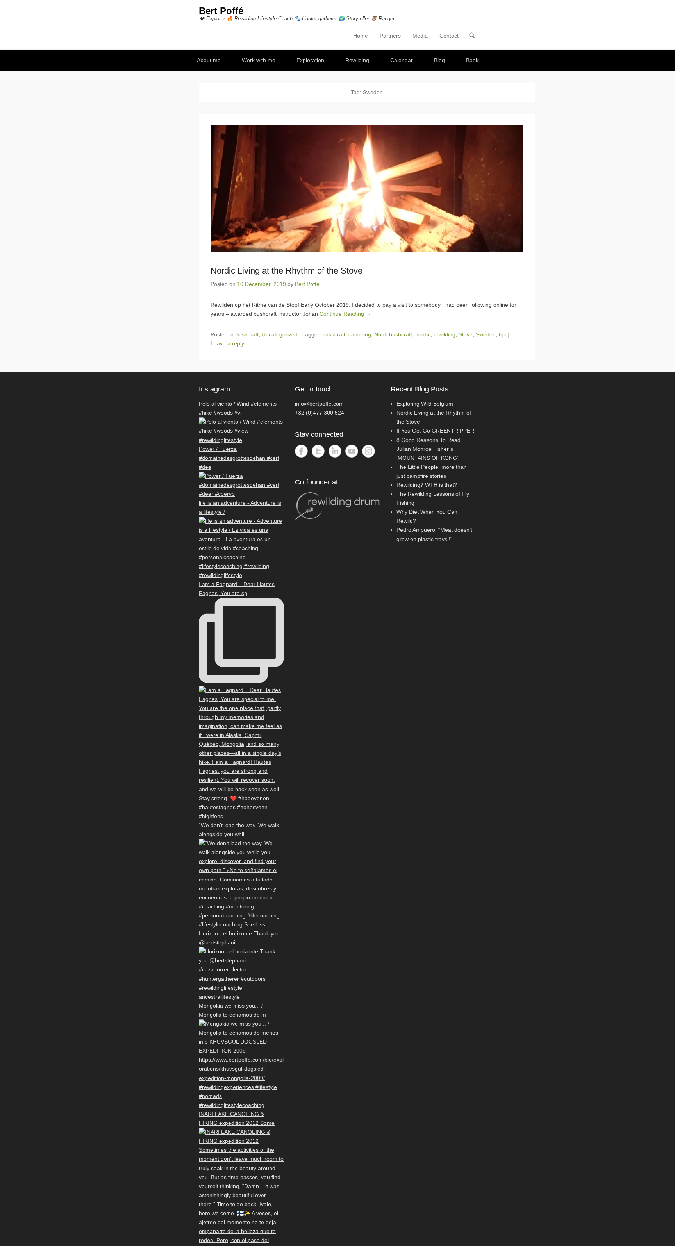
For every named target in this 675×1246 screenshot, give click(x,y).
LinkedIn (335, 451)
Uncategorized (280, 334)
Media (420, 35)
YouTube (351, 451)
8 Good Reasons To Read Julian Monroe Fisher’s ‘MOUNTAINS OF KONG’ (428, 449)
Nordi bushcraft (393, 334)
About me (209, 60)
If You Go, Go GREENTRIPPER (435, 430)
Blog (439, 60)
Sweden (486, 334)
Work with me (258, 60)
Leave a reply (227, 343)
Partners (390, 35)
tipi (502, 334)
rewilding (444, 334)
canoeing (359, 334)
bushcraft (333, 334)
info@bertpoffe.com (319, 403)
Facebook (301, 451)
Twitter (318, 451)
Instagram (368, 451)
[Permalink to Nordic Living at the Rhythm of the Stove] (367, 188)
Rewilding (357, 60)
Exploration (310, 60)
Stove (466, 334)
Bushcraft (247, 334)
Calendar (401, 60)
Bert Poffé (221, 10)
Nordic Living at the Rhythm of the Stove (286, 270)
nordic (422, 334)
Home (360, 35)
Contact (449, 35)
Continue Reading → (345, 314)
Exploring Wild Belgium (424, 403)
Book (472, 60)
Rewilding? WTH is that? (426, 485)
